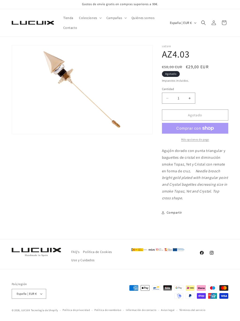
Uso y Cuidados (82, 260)
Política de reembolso (107, 310)
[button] (90, 18)
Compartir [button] (174, 212)
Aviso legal (168, 310)
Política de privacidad (76, 310)
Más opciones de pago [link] (195, 139)
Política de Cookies (97, 252)
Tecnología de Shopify (44, 310)
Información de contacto (141, 310)
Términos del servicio (192, 310)
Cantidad (168, 89)
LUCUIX (25, 310)
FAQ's (75, 252)
